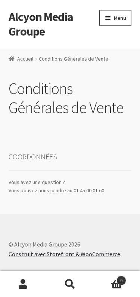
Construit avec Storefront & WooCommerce (64, 254)
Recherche (70, 284)
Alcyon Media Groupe (41, 24)
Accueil (25, 58)
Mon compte (23, 284)
